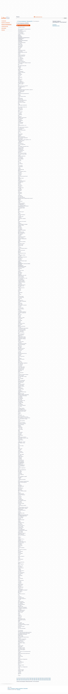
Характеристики (5, 26)
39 (17, 679)
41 (21, 679)
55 (47, 679)
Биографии (4, 28)
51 (40, 679)
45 (28, 679)
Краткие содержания (6, 22)
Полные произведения (6, 24)
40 (19, 679)
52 (42, 679)
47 (32, 679)
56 (49, 679)
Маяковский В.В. (30, 21)
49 (36, 679)
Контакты (18, 689)
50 (38, 679)
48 (34, 679)
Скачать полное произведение (23, 25)
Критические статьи (56, 25)
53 (44, 679)
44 (26, 679)
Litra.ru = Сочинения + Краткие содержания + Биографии (18, 688)
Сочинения (4, 20)
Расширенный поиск (38, 16)
